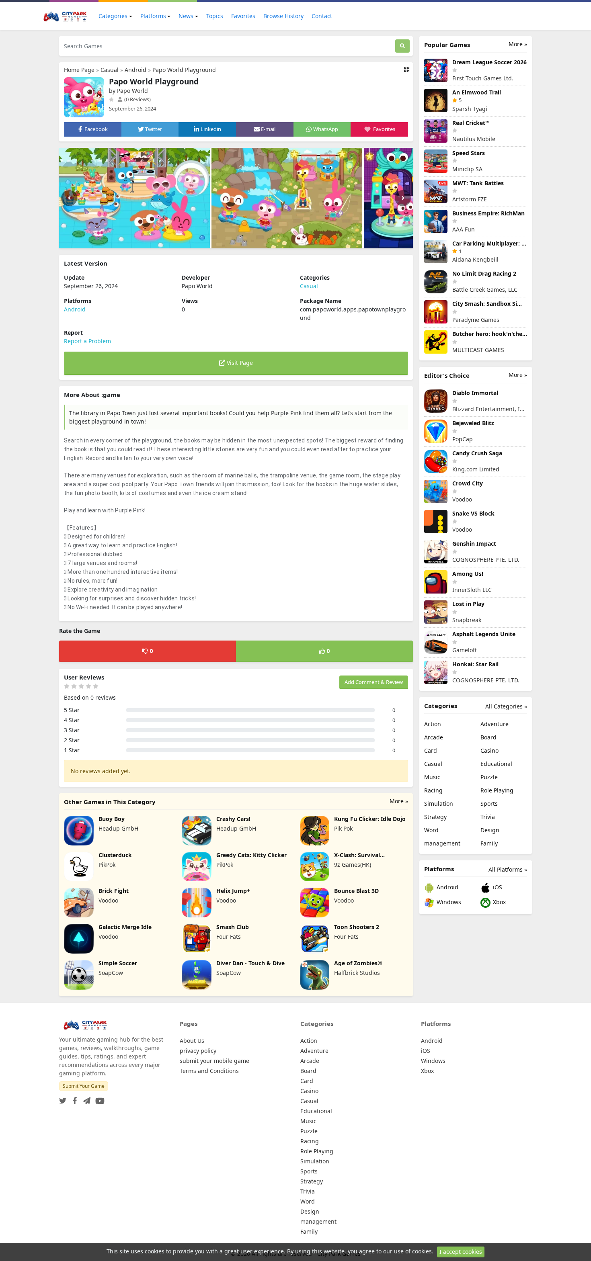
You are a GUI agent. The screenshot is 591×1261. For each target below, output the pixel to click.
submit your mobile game (214, 1060)
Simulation (438, 803)
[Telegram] (85, 1098)
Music (432, 777)
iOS (496, 887)
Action (432, 724)
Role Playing (496, 790)
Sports (489, 803)
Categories (112, 16)
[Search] (402, 46)
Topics (214, 16)
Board (488, 737)
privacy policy (198, 1050)
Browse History (283, 16)
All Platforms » (507, 869)
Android (135, 70)
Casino (489, 750)
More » (399, 801)
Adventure (494, 724)
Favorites (243, 16)
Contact (322, 16)
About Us (192, 1040)
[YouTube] (98, 1098)
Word (431, 830)
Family (489, 843)
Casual (110, 70)
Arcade (433, 737)
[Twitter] (62, 1098)
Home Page (79, 70)
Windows (448, 902)
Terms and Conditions (209, 1071)
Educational (496, 764)
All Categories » (506, 706)
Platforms (153, 16)
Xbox (498, 902)
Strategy (435, 817)
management (442, 843)
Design (489, 830)
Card (430, 750)
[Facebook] (73, 1098)
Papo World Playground (184, 70)
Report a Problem (87, 341)
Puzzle (489, 777)
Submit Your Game (84, 1086)
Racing (433, 790)
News (186, 16)
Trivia (487, 817)
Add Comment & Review (374, 682)
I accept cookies (460, 1251)
